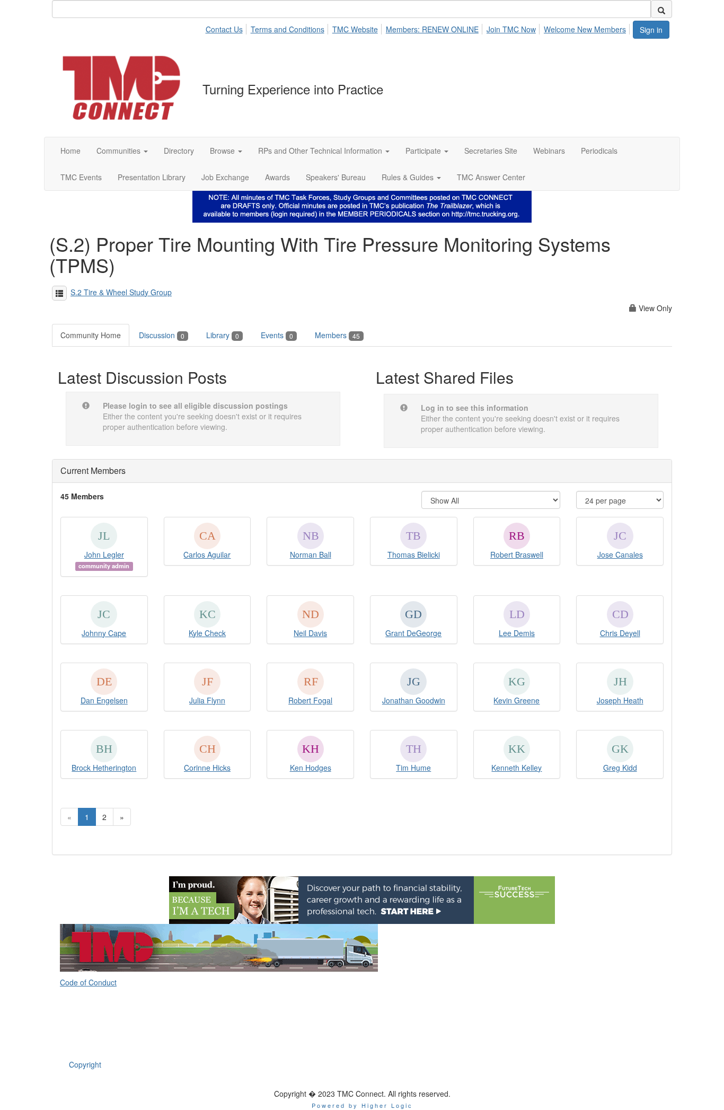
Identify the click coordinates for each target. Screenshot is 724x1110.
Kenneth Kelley (516, 767)
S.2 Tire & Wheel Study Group (121, 292)
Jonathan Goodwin (413, 700)
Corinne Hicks (207, 767)
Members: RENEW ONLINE (432, 29)
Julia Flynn (207, 700)
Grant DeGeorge (413, 633)
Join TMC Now (511, 29)
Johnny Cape (104, 633)
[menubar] (418, 27)
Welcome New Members (585, 29)
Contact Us (224, 29)
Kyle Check (207, 633)
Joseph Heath (620, 700)
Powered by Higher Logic (362, 1105)
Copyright (85, 1064)
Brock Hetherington (104, 767)
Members (337, 335)
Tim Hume (413, 767)
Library (222, 335)
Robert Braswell (516, 554)
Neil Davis (310, 633)
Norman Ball (310, 554)
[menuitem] (226, 27)
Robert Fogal (310, 700)
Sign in (651, 29)
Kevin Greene (516, 700)
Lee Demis (517, 633)
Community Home (90, 335)
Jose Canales (620, 554)
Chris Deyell (620, 633)
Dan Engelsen (104, 700)
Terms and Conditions (287, 29)
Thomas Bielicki (413, 554)
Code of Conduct (88, 982)
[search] (661, 9)
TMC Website (355, 29)
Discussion (161, 335)
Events (277, 335)
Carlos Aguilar (207, 554)
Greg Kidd (620, 767)
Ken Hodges (310, 767)
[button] (122, 150)
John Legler (104, 554)
